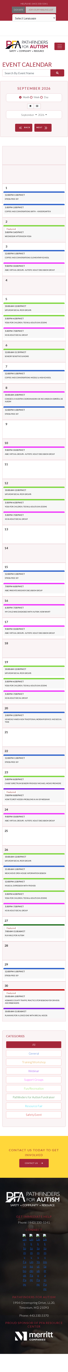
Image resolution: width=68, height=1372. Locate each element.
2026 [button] (41, 114)
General (34, 1053)
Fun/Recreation (34, 1088)
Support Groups (33, 1079)
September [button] (28, 114)
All (33, 1044)
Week (37, 97)
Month (26, 97)
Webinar (33, 1071)
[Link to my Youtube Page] (38, 1260)
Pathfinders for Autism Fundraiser (34, 1097)
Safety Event (34, 1114)
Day (46, 97)
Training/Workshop (34, 1062)
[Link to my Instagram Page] (45, 1262)
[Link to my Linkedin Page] (31, 1258)
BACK (24, 128)
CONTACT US (31, 1163)
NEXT (42, 128)
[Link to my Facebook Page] (24, 1260)
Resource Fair (33, 1106)
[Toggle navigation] (59, 46)
